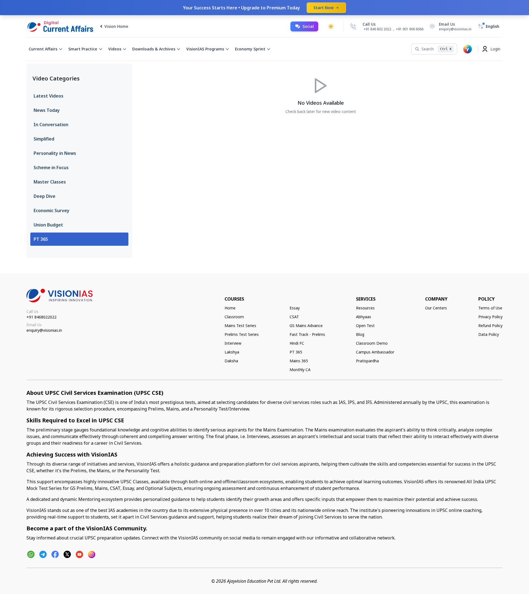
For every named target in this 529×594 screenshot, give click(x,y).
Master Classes (50, 182)
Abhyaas (363, 316)
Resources (365, 307)
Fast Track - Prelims (307, 334)
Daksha (231, 360)
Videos (114, 49)
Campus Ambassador (375, 352)
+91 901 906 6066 (409, 29)
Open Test (365, 325)
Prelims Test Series (242, 334)
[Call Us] (353, 26)
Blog (360, 334)
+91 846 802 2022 (377, 29)
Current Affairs (43, 49)
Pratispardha (367, 360)
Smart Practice (82, 49)
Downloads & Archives (153, 49)
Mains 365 (299, 360)
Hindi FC (297, 343)
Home (230, 307)
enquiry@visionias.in (44, 330)
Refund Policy (490, 325)
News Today (47, 110)
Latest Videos (48, 96)
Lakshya (232, 352)
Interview (233, 343)
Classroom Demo (372, 343)
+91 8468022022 (41, 317)
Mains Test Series (240, 325)
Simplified (44, 139)
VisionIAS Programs (205, 49)
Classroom (234, 316)
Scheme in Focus (51, 167)
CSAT (294, 316)
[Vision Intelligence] (467, 49)
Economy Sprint (250, 49)
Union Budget (48, 225)
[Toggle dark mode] (331, 26)
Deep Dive (44, 196)
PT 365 (41, 239)
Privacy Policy (490, 316)
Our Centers (436, 307)
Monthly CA (300, 369)
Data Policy (488, 334)
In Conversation (51, 124)
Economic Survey (51, 210)
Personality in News (55, 153)
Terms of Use (490, 307)
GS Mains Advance (306, 325)
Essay (295, 307)
